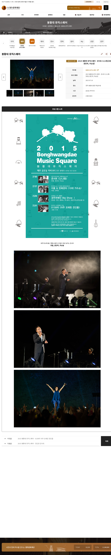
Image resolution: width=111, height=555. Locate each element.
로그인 (98, 2)
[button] (3, 43)
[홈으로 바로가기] (4, 32)
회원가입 (106, 2)
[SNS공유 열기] (106, 54)
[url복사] (102, 54)
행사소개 (27, 32)
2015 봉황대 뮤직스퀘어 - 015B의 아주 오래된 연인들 (35, 438)
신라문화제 (88, 2)
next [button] (60, 77)
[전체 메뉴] (106, 7)
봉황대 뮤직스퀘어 (47, 32)
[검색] (100, 8)
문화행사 (10, 32)
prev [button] (4, 77)
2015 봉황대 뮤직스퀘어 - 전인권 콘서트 (31, 443)
